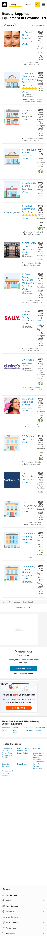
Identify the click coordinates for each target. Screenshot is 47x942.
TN (10, 602)
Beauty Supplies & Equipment (33, 41)
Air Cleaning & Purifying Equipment (7, 773)
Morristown (6, 727)
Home (4, 602)
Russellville (40, 727)
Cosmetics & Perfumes (7, 749)
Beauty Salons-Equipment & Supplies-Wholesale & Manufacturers (38, 757)
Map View (10, 25)
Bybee (4, 730)
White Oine (15, 731)
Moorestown (28, 730)
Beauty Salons (23, 753)
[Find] (37, 4)
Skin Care (36, 748)
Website (25, 44)
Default (39, 25)
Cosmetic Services (5, 765)
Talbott (15, 727)
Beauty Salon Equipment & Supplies (7, 755)
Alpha (38, 730)
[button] (43, 4)
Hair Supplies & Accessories (23, 749)
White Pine (28, 727)
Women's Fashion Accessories (37, 766)
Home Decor (22, 764)
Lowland (17, 602)
